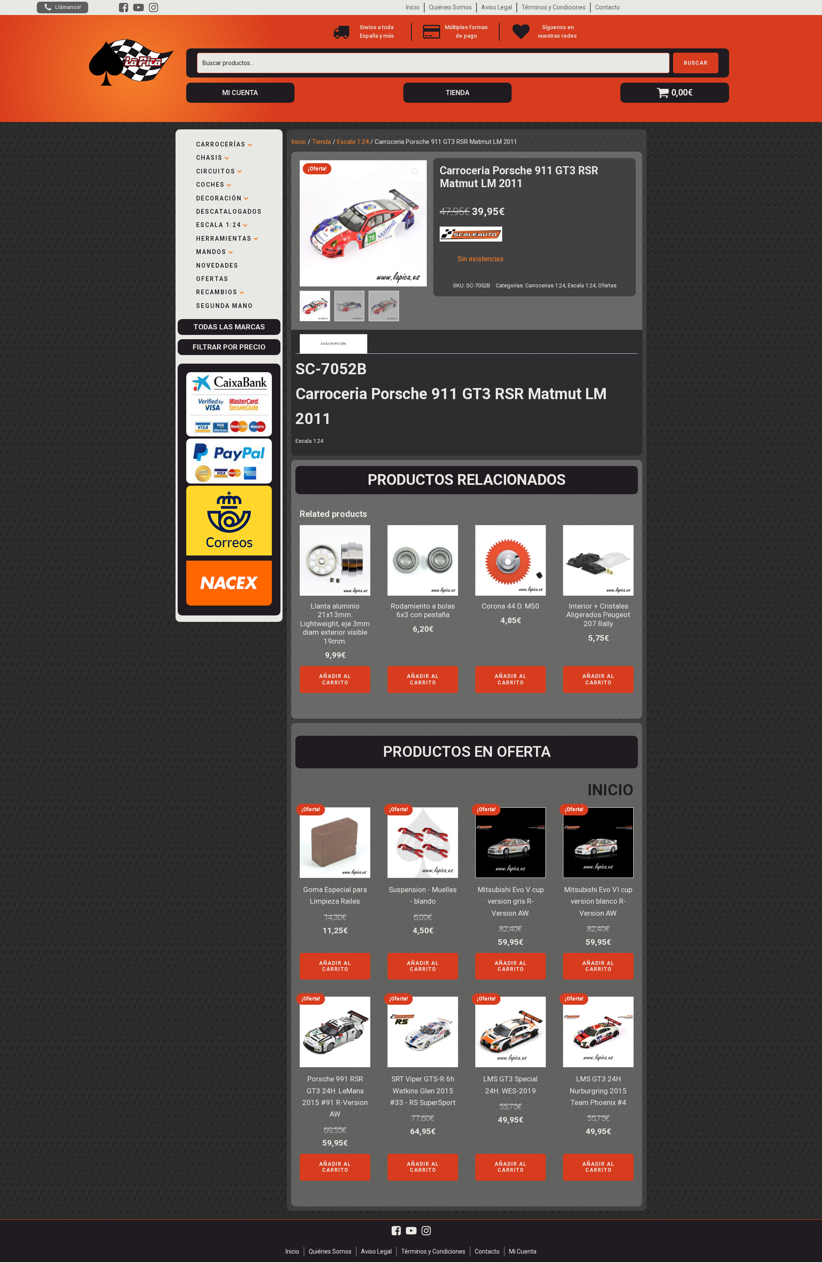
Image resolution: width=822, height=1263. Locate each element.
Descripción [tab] (333, 344)
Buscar (696, 63)
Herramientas (224, 238)
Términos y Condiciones (553, 7)
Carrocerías (221, 144)
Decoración (219, 198)
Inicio (413, 7)
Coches (210, 184)
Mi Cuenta (522, 1251)
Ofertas (212, 278)
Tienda (321, 142)
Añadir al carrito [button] (335, 679)
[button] (415, 171)
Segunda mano (224, 305)
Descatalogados (229, 211)
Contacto (607, 7)
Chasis (209, 157)
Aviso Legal (496, 7)
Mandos (211, 251)
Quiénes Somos (450, 7)
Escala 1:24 (218, 224)
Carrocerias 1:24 (545, 285)
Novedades (217, 265)
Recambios (217, 292)
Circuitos (215, 171)
